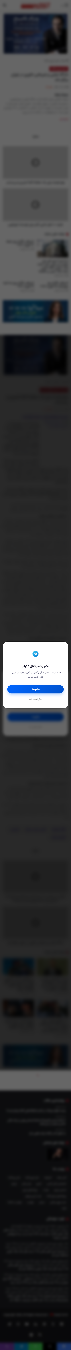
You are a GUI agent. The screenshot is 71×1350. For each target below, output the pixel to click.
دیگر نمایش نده (35, 699)
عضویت (36, 689)
